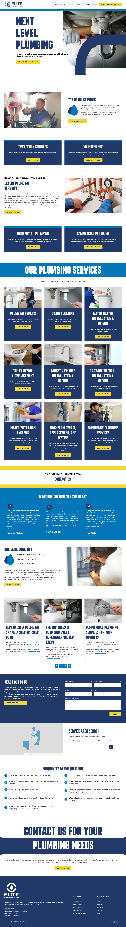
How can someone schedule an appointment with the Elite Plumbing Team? (94, 790)
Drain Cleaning (78, 905)
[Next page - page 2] (69, 666)
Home (99, 902)
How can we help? (72, 699)
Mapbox (61, 754)
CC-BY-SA (51, 754)
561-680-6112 (9, 909)
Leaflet (27, 754)
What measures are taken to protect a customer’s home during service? (94, 782)
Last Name (98, 681)
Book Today (13, 212)
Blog (98, 913)
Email (67, 690)
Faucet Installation (79, 913)
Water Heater (78, 907)
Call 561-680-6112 (16, 703)
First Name (69, 681)
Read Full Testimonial (8, 528)
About (99, 905)
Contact (100, 910)
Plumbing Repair (78, 902)
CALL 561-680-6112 (110, 4)
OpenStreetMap (39, 754)
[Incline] (115, 922)
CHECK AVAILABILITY (28, 62)
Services (100, 907)
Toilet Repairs (77, 910)
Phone (96, 690)
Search (111, 747)
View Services (77, 121)
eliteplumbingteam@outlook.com (16, 911)
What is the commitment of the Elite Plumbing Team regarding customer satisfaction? (31, 807)
